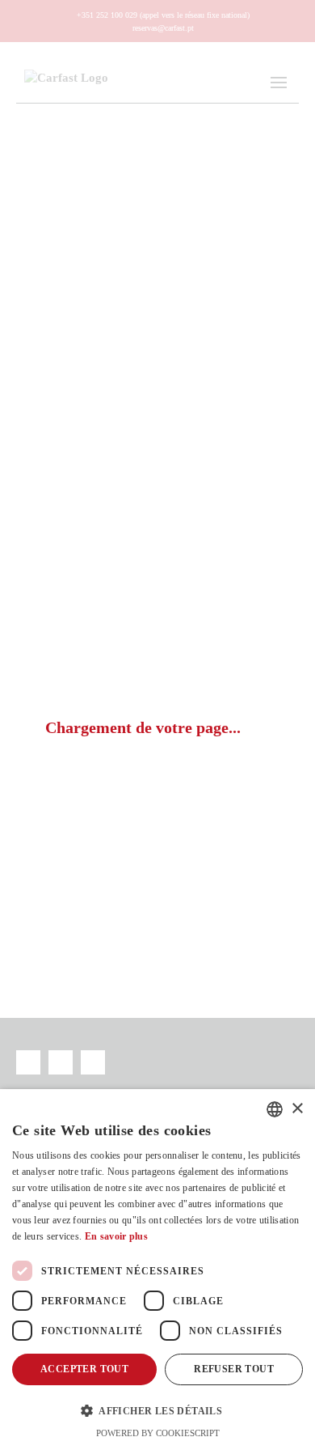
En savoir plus (116, 1236)
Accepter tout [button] (84, 1369)
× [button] (297, 1109)
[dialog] (157, 1271)
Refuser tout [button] (234, 1369)
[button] (157, 1410)
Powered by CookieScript (158, 1433)
